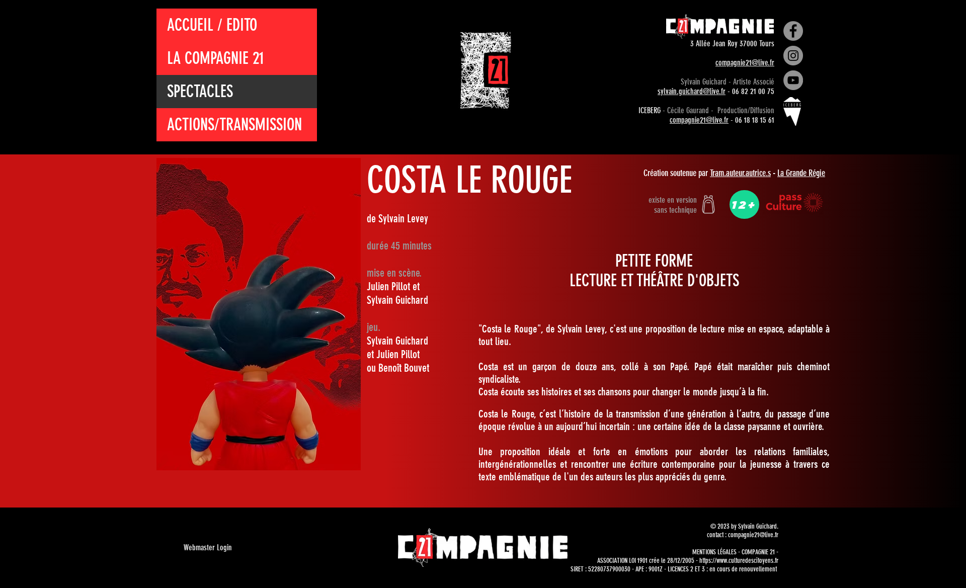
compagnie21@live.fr (744, 62)
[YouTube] (793, 80)
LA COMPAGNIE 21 (215, 58)
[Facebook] (793, 31)
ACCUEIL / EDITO (212, 25)
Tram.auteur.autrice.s (740, 173)
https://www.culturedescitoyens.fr (738, 560)
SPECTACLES (200, 91)
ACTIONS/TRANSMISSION (234, 124)
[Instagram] (793, 55)
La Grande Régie (801, 173)
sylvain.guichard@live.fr (692, 91)
